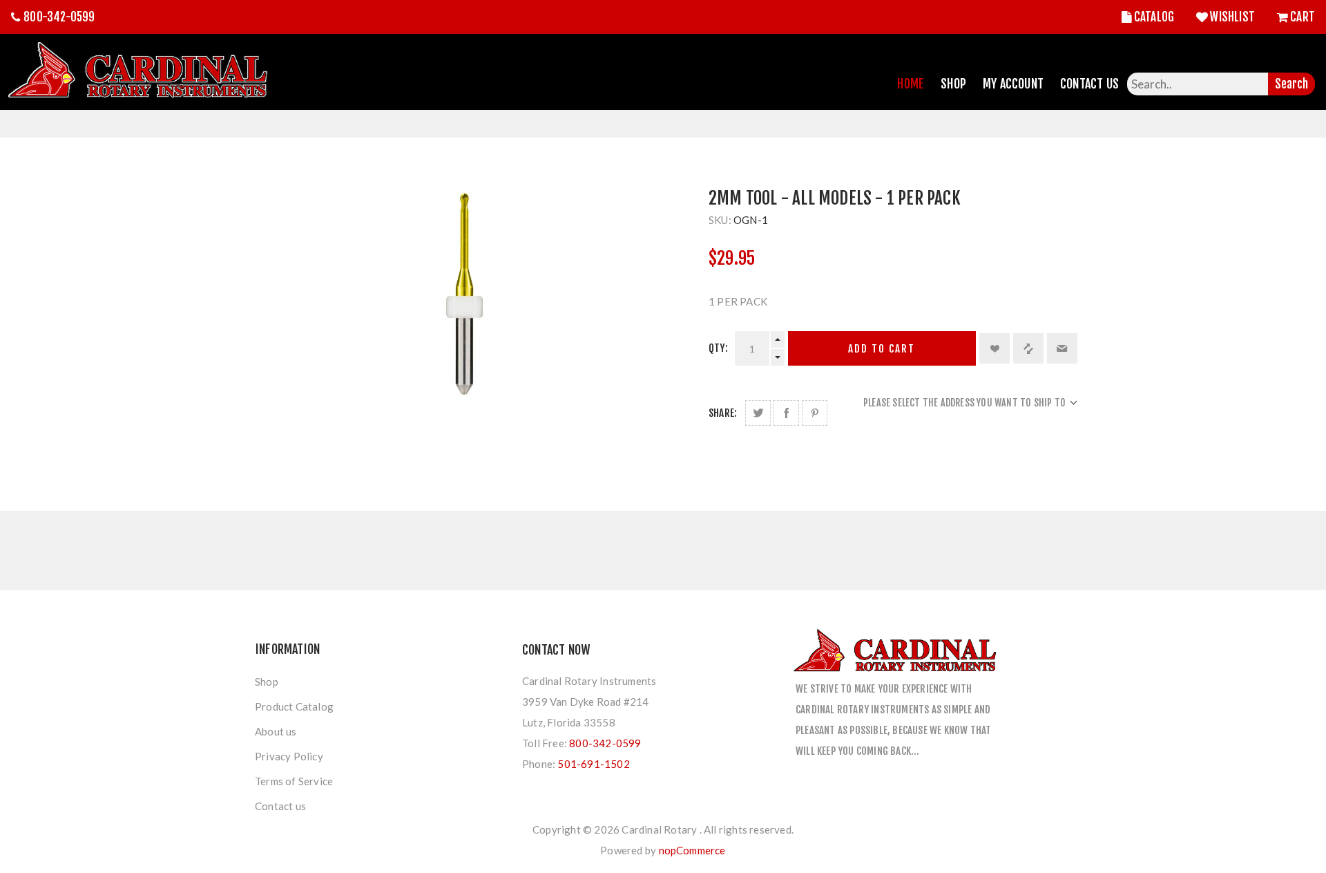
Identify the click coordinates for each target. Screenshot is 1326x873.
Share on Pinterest (814, 413)
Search (1291, 84)
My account (1013, 83)
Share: (723, 413)
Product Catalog (294, 706)
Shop (953, 83)
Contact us (280, 806)
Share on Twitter (758, 413)
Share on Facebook (786, 413)
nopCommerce (692, 850)
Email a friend (1062, 348)
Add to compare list (1028, 348)
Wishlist (1232, 17)
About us (276, 731)
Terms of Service (294, 781)
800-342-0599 (59, 17)
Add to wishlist (994, 348)
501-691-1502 (593, 764)
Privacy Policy (289, 756)
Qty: (718, 348)
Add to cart (881, 348)
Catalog (1154, 17)
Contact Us (1089, 83)
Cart (1302, 17)
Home (910, 83)
